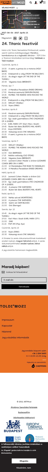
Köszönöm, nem (23, 468)
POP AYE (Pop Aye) (16, 224)
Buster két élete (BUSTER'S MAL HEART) (24, 126)
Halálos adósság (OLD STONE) (21, 155)
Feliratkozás (24, 286)
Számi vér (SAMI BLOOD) (19, 203)
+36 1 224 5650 (39, 353)
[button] (36, 2)
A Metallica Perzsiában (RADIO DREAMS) (25, 90)
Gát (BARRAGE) (15, 153)
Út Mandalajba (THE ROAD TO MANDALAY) (27, 166)
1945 (11, 221)
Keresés (31, 2)
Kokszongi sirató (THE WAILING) (22, 132)
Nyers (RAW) (14, 105)
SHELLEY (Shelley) (15, 103)
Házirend (6, 331)
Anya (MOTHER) (14, 129)
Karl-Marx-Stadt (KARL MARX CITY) (23, 218)
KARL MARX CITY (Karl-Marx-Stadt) (23, 124)
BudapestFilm (24, 412)
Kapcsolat (7, 325)
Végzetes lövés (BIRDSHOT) (20, 82)
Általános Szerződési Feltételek (24, 407)
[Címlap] (12, 2)
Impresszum (8, 319)
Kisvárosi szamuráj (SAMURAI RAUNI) (23, 92)
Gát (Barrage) (15, 205)
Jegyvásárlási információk (15, 337)
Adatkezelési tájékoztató (24, 417)
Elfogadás (24, 461)
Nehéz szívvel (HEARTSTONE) (20, 197)
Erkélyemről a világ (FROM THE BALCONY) (26, 74)
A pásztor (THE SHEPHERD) (20, 187)
